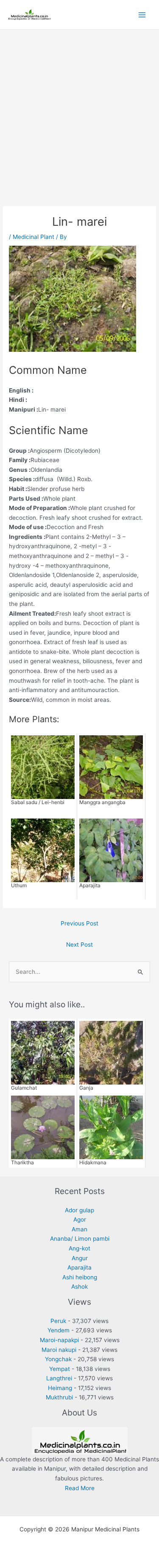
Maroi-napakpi (59, 1340)
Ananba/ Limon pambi (79, 1238)
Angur (80, 1258)
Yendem (58, 1330)
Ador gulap (79, 1210)
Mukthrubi (59, 1397)
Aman (79, 1229)
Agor (79, 1219)
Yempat (59, 1368)
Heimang (60, 1388)
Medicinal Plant (33, 236)
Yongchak (58, 1359)
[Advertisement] (79, 113)
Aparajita (79, 1267)
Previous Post (79, 923)
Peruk (58, 1321)
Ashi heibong (79, 1277)
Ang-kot (79, 1248)
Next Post (79, 944)
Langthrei (59, 1378)
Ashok (79, 1286)
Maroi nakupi (59, 1349)
